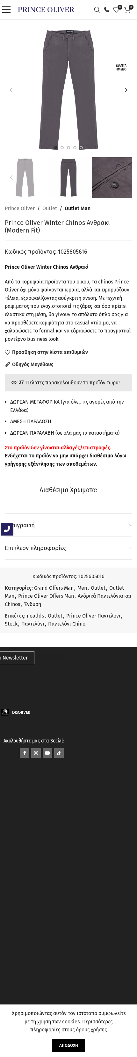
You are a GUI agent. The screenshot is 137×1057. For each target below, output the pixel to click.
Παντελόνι (32, 624)
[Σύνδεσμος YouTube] (47, 753)
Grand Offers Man (54, 588)
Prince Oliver (20, 208)
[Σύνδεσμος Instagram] (36, 753)
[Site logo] (46, 9)
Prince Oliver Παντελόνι (93, 616)
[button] (11, 90)
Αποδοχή (68, 1045)
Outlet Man (77, 208)
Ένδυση (32, 604)
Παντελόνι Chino (66, 624)
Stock (11, 624)
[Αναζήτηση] (99, 9)
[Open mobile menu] (8, 9)
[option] (55, 147)
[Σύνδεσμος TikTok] (59, 753)
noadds (35, 616)
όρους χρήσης (91, 1030)
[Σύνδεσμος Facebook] (24, 753)
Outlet (49, 208)
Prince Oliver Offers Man (46, 596)
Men (82, 588)
